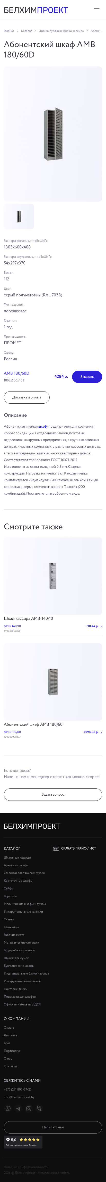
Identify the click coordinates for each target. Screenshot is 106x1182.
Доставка (10, 1035)
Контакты (10, 1066)
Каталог (26, 31)
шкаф (42, 426)
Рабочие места (14, 935)
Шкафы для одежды (17, 857)
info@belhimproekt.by (19, 1097)
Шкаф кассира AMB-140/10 (28, 619)
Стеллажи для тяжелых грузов (24, 873)
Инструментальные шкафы (22, 981)
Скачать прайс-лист (78, 848)
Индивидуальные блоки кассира (61, 31)
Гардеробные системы (19, 950)
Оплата (9, 1028)
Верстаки (10, 896)
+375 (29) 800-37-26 (18, 1089)
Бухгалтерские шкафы (19, 966)
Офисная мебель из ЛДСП (22, 1004)
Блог (7, 1043)
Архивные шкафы (16, 865)
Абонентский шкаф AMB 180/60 (33, 725)
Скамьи (9, 919)
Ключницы (11, 927)
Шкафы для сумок (16, 958)
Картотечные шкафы (18, 881)
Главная (9, 31)
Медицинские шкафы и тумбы (25, 904)
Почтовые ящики (16, 989)
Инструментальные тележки (23, 912)
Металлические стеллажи (21, 942)
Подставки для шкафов (20, 997)
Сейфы (8, 888)
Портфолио (12, 1051)
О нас (8, 1058)
